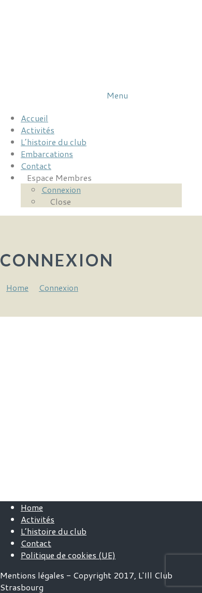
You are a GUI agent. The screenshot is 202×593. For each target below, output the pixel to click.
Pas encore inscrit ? (138, 449)
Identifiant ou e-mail (41, 329)
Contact (36, 543)
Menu (117, 95)
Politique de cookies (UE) (68, 555)
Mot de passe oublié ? (91, 479)
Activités (37, 519)
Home (32, 507)
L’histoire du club (53, 531)
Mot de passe (27, 374)
